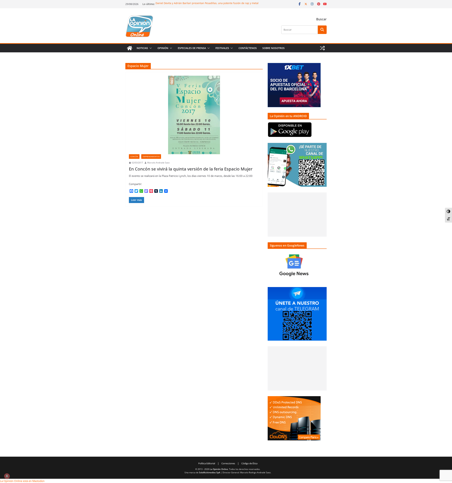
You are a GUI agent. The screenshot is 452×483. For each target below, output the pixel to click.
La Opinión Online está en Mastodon (22, 481)
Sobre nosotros (273, 48)
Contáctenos (248, 48)
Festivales (222, 48)
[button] (150, 48)
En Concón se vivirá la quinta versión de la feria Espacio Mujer (190, 169)
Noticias (142, 48)
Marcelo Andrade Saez (158, 162)
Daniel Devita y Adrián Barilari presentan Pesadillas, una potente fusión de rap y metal (207, 3)
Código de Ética (249, 463)
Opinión (162, 48)
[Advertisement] (297, 214)
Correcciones (228, 463)
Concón (134, 156)
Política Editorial (206, 463)
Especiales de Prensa (192, 48)
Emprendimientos (151, 156)
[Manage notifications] (7, 476)
